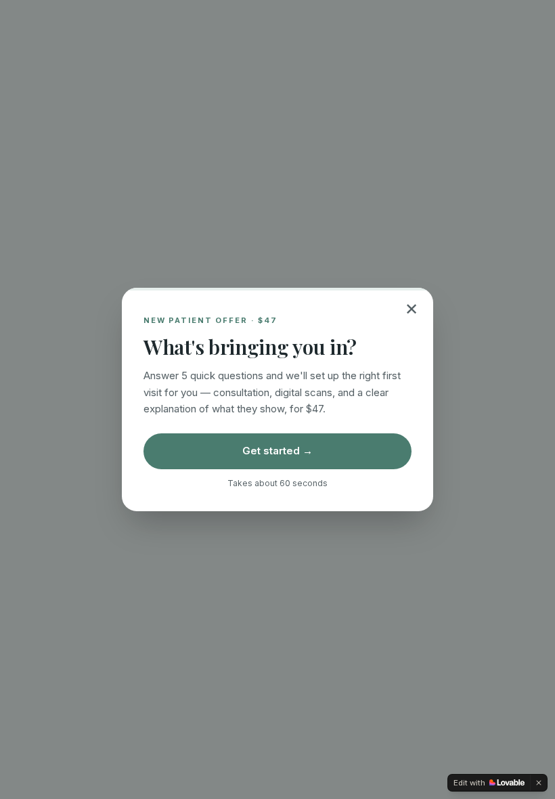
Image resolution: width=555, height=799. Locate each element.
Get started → (277, 450)
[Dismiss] (539, 783)
